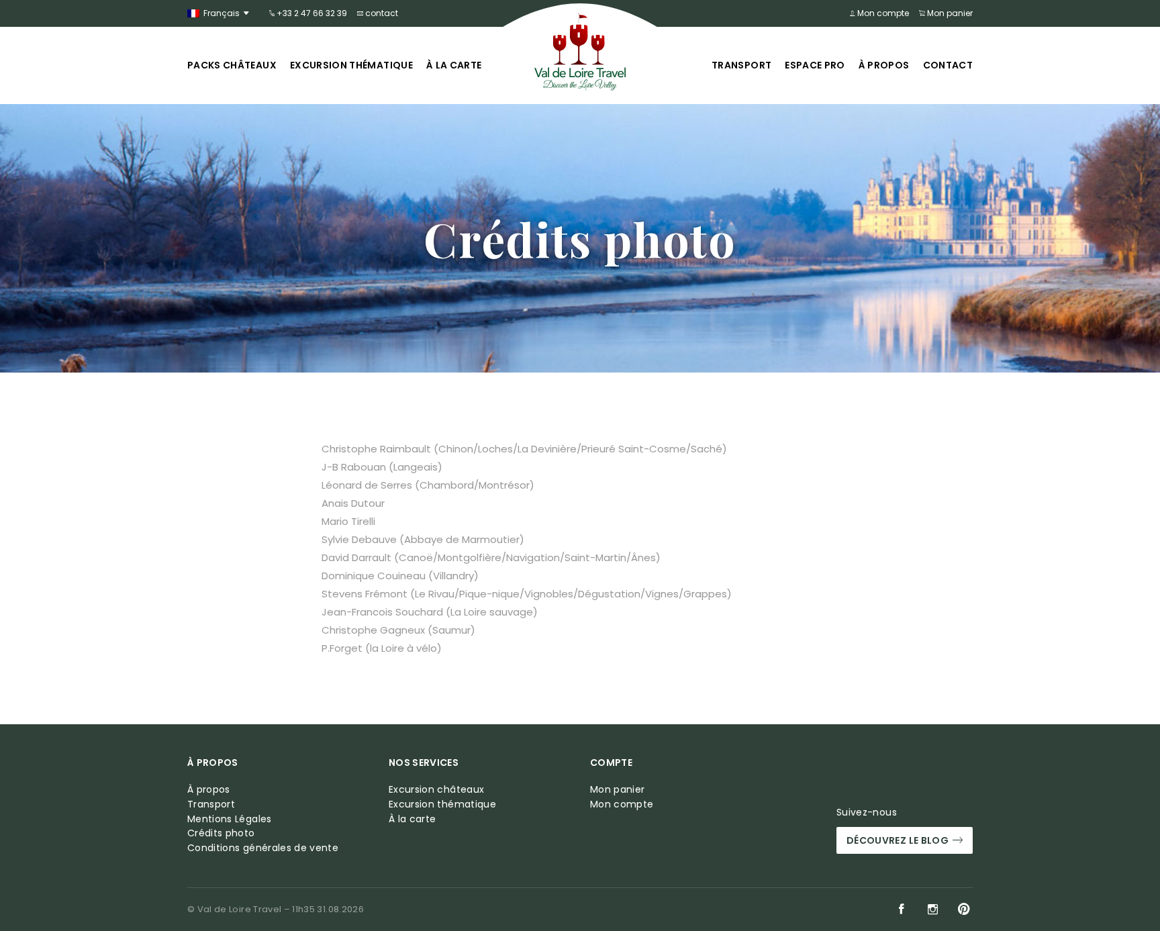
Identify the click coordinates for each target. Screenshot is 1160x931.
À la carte (454, 65)
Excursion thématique (351, 65)
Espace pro (815, 65)
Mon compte (882, 13)
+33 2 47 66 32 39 (311, 13)
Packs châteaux (232, 65)
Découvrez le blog (898, 840)
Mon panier (949, 13)
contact (380, 13)
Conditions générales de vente (262, 848)
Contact (948, 65)
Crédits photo (221, 833)
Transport (741, 65)
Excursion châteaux (436, 789)
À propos (884, 65)
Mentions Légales (229, 819)
